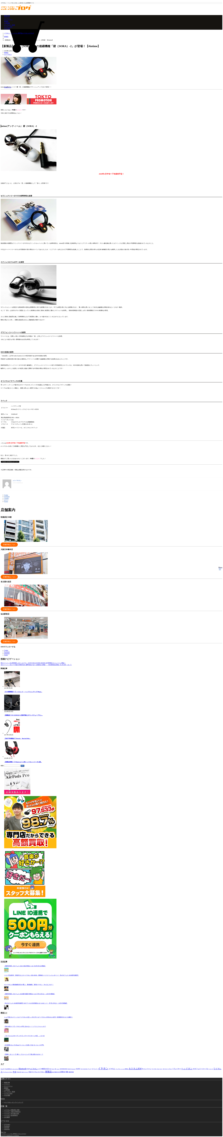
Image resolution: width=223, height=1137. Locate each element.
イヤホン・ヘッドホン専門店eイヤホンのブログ (14, 1133)
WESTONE (85, 1068)
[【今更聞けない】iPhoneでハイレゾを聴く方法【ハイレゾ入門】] (6, 1049)
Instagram (7, 653)
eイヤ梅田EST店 (43, 1069)
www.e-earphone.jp (18, 482)
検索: (2, 765)
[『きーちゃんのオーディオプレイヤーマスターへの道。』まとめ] (6, 1040)
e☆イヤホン (8, 54)
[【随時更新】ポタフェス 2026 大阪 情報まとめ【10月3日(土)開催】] (6, 970)
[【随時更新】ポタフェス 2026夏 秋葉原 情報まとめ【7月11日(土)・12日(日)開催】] (6, 998)
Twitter (6, 650)
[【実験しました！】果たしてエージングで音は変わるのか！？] (6, 1058)
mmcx (58, 1068)
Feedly (6, 655)
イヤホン (103, 1068)
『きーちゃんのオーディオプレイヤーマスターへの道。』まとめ (24, 1035)
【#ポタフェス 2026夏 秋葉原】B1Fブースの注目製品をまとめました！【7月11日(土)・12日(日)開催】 (36, 1003)
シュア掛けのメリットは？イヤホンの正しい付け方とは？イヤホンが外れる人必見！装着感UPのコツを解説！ (38, 1017)
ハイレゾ (170, 1069)
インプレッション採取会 (122, 1069)
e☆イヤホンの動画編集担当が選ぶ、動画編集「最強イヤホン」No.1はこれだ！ (29, 984)
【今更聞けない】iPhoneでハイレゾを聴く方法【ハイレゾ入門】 (24, 1045)
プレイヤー (177, 1069)
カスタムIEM (8, 27)
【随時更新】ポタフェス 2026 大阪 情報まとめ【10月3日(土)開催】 (25, 966)
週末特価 (71, 1072)
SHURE (69, 1068)
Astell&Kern (8, 1069)
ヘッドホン (187, 1068)
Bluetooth (22, 1069)
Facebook (7, 652)
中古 (14, 1072)
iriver (53, 1069)
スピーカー (160, 1069)
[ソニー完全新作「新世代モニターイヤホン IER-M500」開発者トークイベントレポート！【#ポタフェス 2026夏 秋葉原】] (6, 979)
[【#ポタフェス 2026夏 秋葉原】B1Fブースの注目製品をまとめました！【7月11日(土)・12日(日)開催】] (6, 1007)
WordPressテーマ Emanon (12, 1135)
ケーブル (154, 1069)
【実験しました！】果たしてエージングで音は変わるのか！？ (23, 1054)
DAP (28, 1069)
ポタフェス (197, 1069)
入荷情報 (7, 23)
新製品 (6, 21)
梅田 (53, 1072)
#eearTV (3, 1069)
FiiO (50, 1069)
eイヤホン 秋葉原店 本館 (11, 1110)
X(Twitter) (7, 1124)
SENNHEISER (63, 1069)
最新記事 (7, 16)
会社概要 (7, 1117)
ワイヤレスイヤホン (7, 1072)
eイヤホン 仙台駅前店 (11, 1115)
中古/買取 (7, 28)
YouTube (6, 1127)
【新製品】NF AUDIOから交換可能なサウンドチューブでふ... (23, 715)
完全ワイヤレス (25, 1072)
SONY (78, 1069)
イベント (7, 17)
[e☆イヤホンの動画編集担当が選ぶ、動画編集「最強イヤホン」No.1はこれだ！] (6, 988)
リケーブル (205, 1069)
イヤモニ (112, 1069)
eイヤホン (34, 1069)
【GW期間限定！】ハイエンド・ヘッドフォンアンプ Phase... (23, 692)
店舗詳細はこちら (9, 544)
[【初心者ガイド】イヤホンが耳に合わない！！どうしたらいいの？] (6, 1030)
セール (165, 1069)
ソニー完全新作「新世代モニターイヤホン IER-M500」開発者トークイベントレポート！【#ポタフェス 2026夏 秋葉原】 (41, 975)
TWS (82, 1068)
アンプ (89, 1069)
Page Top (3, 1132)
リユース (211, 1069)
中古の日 (19, 1072)
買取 (66, 1072)
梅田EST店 (57, 1072)
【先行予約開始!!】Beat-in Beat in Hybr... (17, 738)
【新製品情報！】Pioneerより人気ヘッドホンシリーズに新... (23, 762)
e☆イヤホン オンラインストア (13, 1102)
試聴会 (62, 1072)
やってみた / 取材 (9, 25)
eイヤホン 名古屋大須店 (11, 1113)
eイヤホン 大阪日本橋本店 (12, 1111)
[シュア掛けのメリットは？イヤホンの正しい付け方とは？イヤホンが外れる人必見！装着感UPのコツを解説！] (6, 1021)
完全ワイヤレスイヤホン (37, 1072)
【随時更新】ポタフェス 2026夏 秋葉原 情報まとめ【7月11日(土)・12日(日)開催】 (29, 994)
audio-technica (15, 1068)
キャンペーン (8, 19)
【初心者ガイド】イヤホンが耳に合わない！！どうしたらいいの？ (25, 1026)
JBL (56, 1069)
